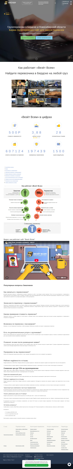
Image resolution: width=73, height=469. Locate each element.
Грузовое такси (64, 447)
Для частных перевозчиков (43, 1)
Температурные (33, 447)
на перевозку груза (27, 3)
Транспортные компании (8, 434)
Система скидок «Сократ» (20, 434)
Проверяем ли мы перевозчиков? (11, 180)
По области (63, 445)
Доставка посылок (33, 438)
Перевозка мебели (64, 449)
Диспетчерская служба (20, 445)
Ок (36, 465)
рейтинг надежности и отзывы (11, 182)
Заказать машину (33, 429)
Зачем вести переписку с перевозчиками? (13, 172)
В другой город (64, 436)
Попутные (49, 432)
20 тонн (31, 434)
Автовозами (49, 438)
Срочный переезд (64, 429)
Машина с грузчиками (65, 440)
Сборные (32, 432)
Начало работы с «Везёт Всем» (21, 429)
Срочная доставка (50, 429)
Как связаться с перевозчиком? (11, 170)
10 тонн (31, 436)
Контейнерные (49, 442)
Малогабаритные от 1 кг (34, 431)
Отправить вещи (64, 438)
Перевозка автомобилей (34, 445)
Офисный (63, 432)
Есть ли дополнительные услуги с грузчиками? (14, 177)
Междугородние (50, 436)
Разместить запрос (28, 37)
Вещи (31, 440)
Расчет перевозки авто (44, 37)
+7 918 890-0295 (65, 3)
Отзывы (5, 445)
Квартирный (63, 431)
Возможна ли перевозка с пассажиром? (12, 175)
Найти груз (18, 431)
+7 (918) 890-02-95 (65, 1)
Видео (6, 168)
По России (49, 431)
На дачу (62, 434)
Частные (48, 434)
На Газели (63, 442)
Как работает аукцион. (9, 167)
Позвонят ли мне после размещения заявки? (13, 179)
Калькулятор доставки (51, 445)
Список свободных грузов (20, 432)
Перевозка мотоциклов (51, 440)
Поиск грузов (40, 4)
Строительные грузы (34, 442)
